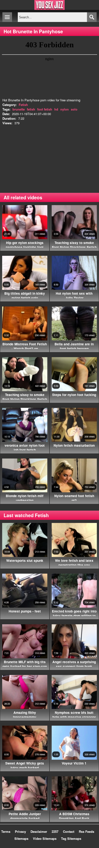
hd (56, 109)
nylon (64, 109)
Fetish (23, 104)
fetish (31, 109)
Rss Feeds (86, 831)
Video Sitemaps (44, 838)
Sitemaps (21, 838)
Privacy (20, 831)
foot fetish (44, 109)
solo (74, 109)
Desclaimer (39, 831)
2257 (55, 831)
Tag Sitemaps (71, 838)
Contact (68, 831)
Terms (5, 831)
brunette (18, 109)
